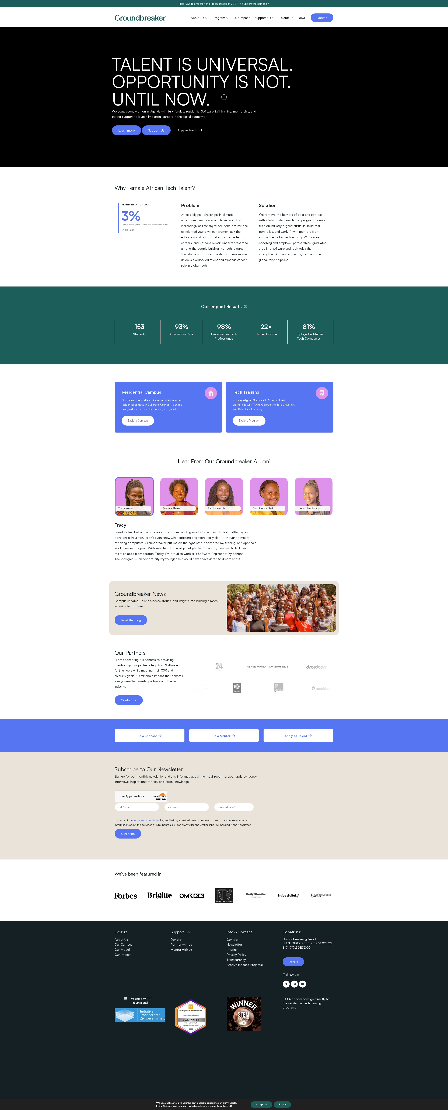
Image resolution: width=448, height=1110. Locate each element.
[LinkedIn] (286, 984)
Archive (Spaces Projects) (245, 965)
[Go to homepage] (140, 18)
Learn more (126, 130)
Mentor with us (181, 949)
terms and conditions (146, 820)
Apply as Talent (187, 130)
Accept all (261, 1104)
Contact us (128, 700)
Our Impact (123, 954)
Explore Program (249, 420)
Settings (167, 1106)
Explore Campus (138, 420)
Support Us (156, 130)
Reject (282, 1104)
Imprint (232, 949)
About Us (121, 939)
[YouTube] (302, 984)
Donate (176, 939)
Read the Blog (131, 620)
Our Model (122, 949)
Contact (232, 939)
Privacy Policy (236, 954)
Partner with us (181, 944)
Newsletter (234, 944)
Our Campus (123, 944)
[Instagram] (294, 984)
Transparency (236, 960)
